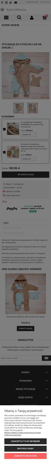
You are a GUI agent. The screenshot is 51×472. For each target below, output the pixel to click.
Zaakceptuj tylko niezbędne (25, 441)
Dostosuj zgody (25, 449)
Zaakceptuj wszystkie (25, 456)
